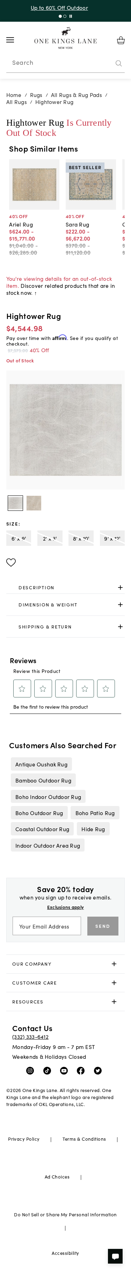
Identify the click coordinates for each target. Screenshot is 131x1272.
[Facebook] (82, 1070)
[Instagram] (31, 1070)
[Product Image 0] (15, 503)
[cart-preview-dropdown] (121, 40)
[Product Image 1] (34, 503)
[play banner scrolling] (70, 16)
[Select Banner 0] (60, 16)
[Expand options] (120, 587)
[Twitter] (99, 1070)
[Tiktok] (48, 1070)
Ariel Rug (20, 224)
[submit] (119, 63)
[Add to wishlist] (11, 562)
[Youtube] (65, 1070)
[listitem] (41, 764)
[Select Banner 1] (64, 16)
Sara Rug (77, 224)
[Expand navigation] (15, 40)
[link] (65, 587)
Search (22, 62)
